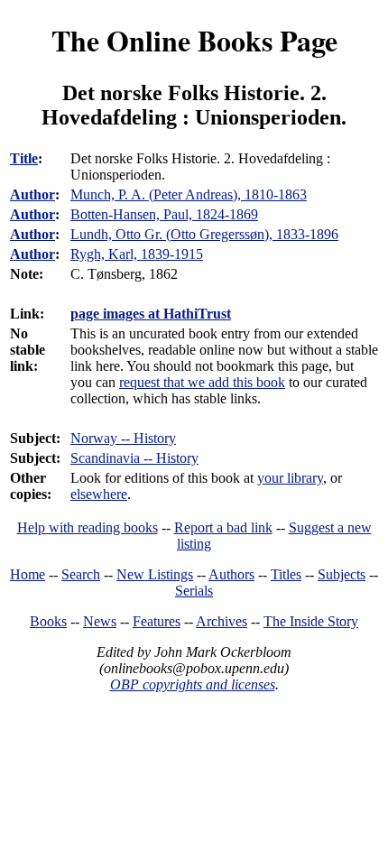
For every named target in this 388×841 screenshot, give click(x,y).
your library (290, 477)
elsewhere (98, 494)
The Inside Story (310, 621)
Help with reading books (87, 527)
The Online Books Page (194, 40)
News (99, 621)
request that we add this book (202, 382)
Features (156, 621)
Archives (221, 621)
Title (24, 158)
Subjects (341, 574)
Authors (231, 574)
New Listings (154, 574)
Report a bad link (223, 527)
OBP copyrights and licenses (192, 684)
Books (48, 621)
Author (32, 194)
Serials (194, 590)
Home (27, 574)
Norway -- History (123, 438)
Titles (286, 574)
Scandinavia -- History (134, 458)
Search (80, 574)
